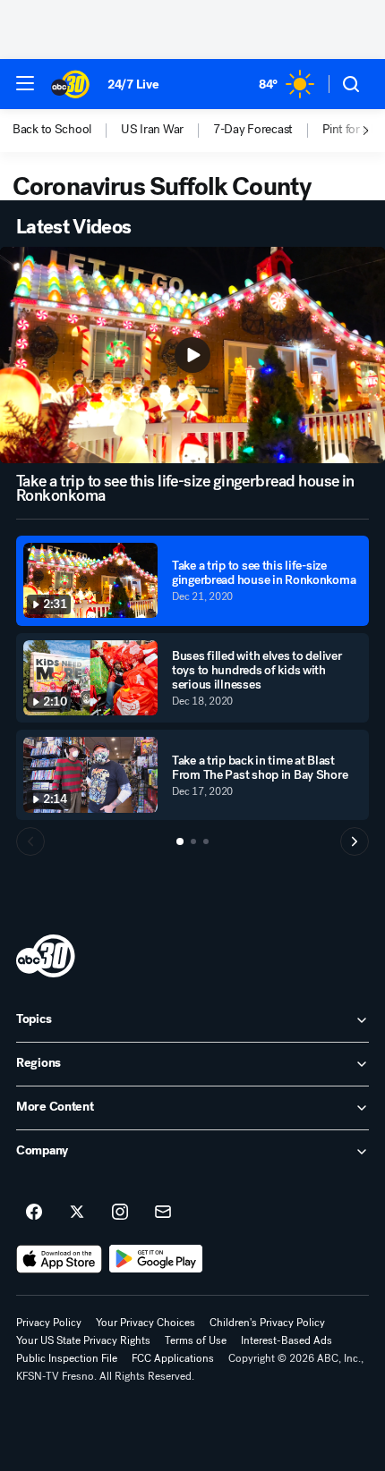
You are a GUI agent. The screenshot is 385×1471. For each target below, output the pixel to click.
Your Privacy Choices (145, 1322)
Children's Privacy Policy (267, 1322)
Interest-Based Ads (286, 1340)
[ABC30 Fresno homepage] (70, 84)
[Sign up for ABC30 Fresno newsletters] (163, 1212)
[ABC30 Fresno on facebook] (34, 1212)
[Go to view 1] (180, 841)
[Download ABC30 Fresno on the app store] (59, 1259)
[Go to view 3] (206, 841)
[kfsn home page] (45, 955)
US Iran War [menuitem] (152, 129)
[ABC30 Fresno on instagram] (120, 1212)
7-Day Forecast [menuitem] (253, 129)
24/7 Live (132, 84)
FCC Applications (173, 1358)
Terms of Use (196, 1340)
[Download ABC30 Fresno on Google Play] (156, 1259)
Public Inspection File (66, 1358)
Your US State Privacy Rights (83, 1340)
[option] (67, 130)
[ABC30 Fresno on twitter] (77, 1212)
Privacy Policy (48, 1322)
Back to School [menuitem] (52, 129)
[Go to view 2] (193, 841)
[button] (25, 83)
